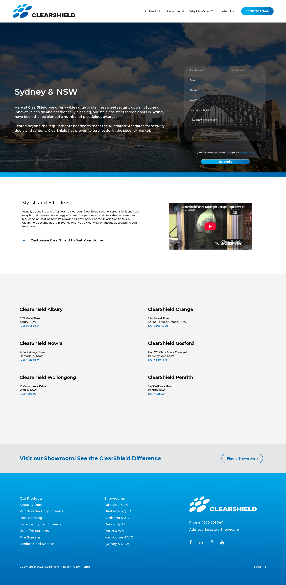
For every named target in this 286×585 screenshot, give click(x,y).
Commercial (175, 11)
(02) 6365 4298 (158, 325)
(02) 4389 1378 (158, 359)
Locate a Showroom (222, 530)
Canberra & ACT (117, 518)
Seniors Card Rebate (37, 544)
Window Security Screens (41, 511)
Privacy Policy (70, 566)
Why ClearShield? (201, 11)
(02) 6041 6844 (30, 325)
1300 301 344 (212, 522)
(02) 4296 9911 (29, 393)
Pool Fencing (31, 518)
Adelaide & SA (116, 505)
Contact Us (226, 11)
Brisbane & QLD (117, 511)
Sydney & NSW (116, 544)
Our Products (152, 11)
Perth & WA (114, 531)
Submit (225, 162)
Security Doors (32, 505)
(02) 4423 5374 (30, 359)
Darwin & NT (114, 524)
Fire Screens (30, 537)
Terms (86, 566)
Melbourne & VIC (118, 537)
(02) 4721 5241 (157, 393)
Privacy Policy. (247, 152)
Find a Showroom (242, 458)
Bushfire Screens (34, 531)
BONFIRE (260, 566)
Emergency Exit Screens (40, 524)
